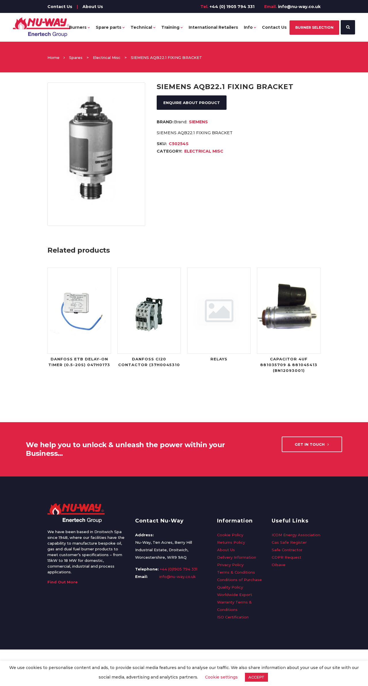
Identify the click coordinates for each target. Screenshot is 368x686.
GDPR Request (286, 557)
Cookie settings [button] (221, 677)
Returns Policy (231, 542)
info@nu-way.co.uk (299, 6)
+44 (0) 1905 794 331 (232, 6)
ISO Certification (233, 617)
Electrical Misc (106, 57)
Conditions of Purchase (239, 579)
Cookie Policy (230, 535)
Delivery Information (236, 557)
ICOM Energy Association (296, 535)
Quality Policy (230, 587)
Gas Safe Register (289, 542)
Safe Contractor (287, 549)
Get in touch (310, 444)
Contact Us (59, 6)
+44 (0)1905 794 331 (178, 569)
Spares (76, 57)
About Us (93, 6)
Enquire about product (191, 102)
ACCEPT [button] (256, 677)
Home (53, 57)
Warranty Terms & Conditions (234, 606)
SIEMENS (198, 121)
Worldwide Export (234, 594)
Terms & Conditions (236, 572)
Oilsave (278, 564)
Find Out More (62, 582)
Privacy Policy (230, 564)
